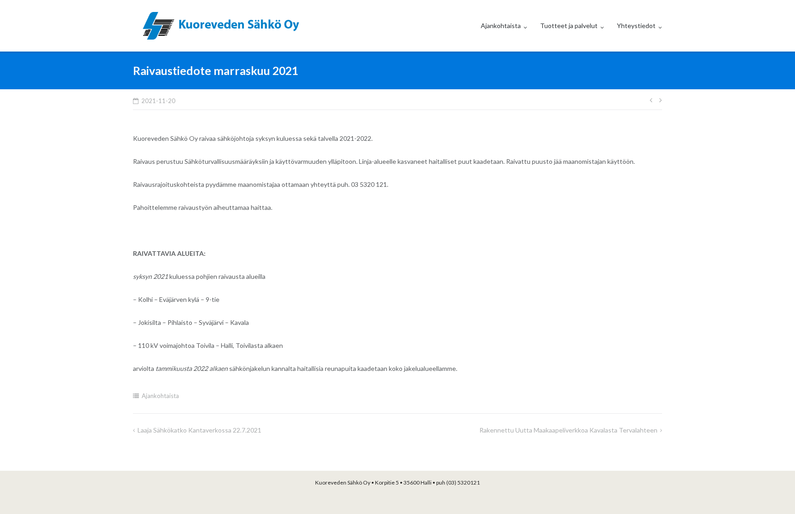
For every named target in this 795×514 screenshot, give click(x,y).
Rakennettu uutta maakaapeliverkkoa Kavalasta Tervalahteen (568, 430)
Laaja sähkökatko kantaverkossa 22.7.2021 (199, 430)
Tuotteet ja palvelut (569, 25)
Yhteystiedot (636, 25)
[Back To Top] (772, 491)
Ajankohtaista (501, 25)
